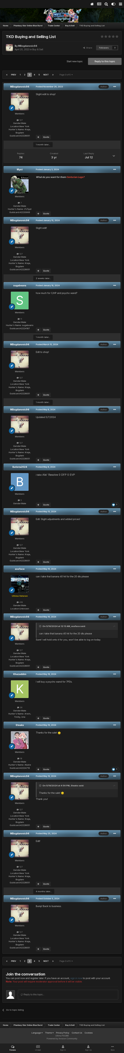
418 (21, 602)
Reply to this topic (105, 61)
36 (20, 707)
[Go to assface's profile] (20, 584)
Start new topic (75, 61)
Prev (13, 74)
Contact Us (77, 1033)
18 (20, 758)
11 (21, 319)
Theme (48, 1033)
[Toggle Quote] (40, 626)
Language (36, 1033)
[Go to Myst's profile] (20, 184)
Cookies (89, 1033)
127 (21, 120)
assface (20, 569)
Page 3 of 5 (66, 74)
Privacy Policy (62, 1033)
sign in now (76, 978)
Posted (49, 86)
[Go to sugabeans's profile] (20, 300)
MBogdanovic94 (19, 86)
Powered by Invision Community (62, 1038)
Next (46, 74)
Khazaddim (19, 674)
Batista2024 (19, 467)
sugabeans (19, 285)
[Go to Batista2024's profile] (20, 482)
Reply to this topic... (33, 994)
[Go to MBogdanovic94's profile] (9, 47)
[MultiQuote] (38, 137)
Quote (46, 137)
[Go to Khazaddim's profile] (20, 689)
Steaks (20, 725)
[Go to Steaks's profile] (20, 740)
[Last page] (53, 75)
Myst (20, 169)
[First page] (7, 75)
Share (88, 47)
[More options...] (114, 87)
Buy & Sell (37, 49)
